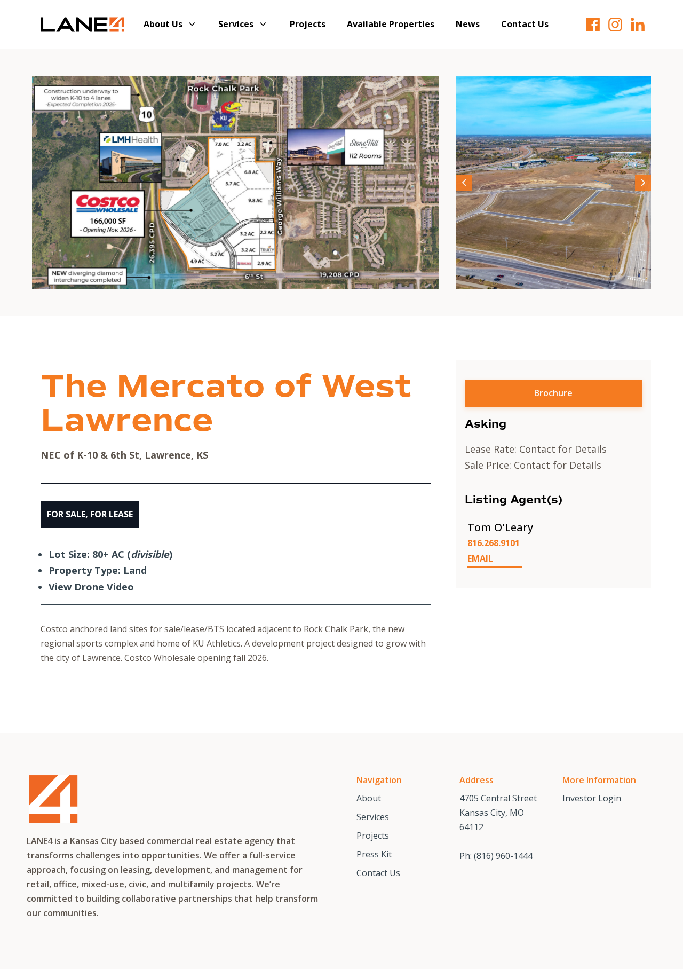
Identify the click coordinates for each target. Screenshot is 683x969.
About (368, 798)
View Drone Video (91, 586)
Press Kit (374, 854)
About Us (163, 24)
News (468, 24)
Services (235, 24)
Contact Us (525, 24)
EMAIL (480, 558)
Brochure (553, 393)
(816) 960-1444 (503, 856)
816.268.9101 (493, 543)
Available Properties (390, 24)
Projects (307, 24)
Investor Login (591, 798)
